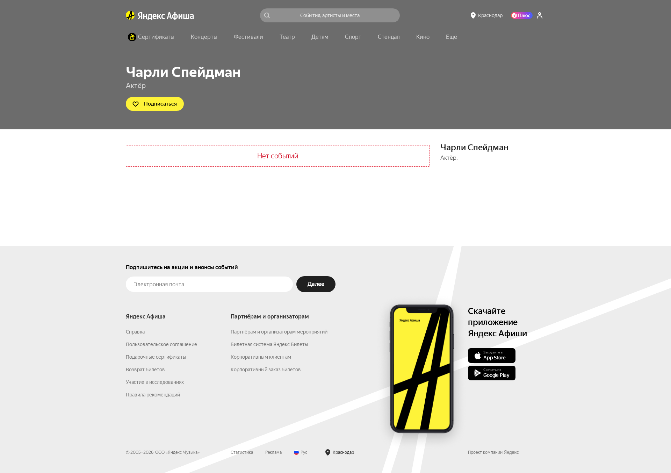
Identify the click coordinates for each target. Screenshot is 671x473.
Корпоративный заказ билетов (266, 369)
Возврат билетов (145, 369)
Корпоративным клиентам (261, 357)
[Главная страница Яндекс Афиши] (130, 15)
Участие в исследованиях (155, 382)
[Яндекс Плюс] (522, 15)
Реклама (273, 452)
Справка (135, 332)
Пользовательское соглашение (161, 344)
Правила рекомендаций (153, 394)
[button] (451, 37)
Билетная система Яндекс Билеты (269, 344)
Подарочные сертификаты (156, 357)
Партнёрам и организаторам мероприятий (279, 332)
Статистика (242, 452)
